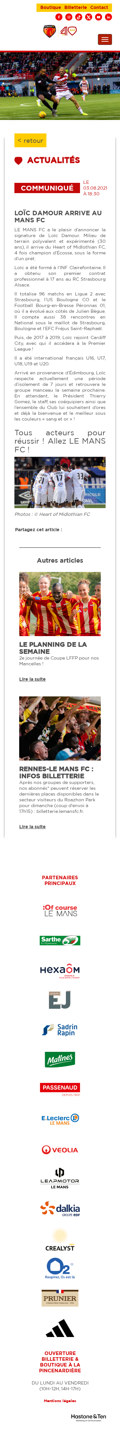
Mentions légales (60, 1400)
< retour (30, 140)
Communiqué (47, 188)
